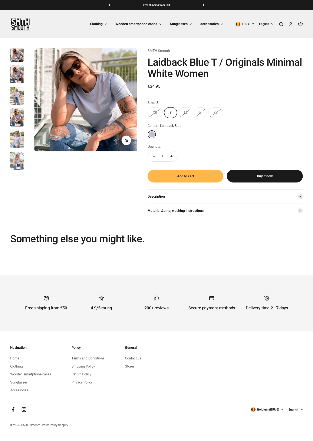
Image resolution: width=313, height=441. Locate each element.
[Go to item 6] (17, 161)
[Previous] (109, 5)
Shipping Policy (83, 366)
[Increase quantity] (171, 156)
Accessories (19, 390)
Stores (130, 366)
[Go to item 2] (17, 75)
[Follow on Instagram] (24, 409)
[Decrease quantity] (154, 156)
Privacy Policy (82, 382)
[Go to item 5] (17, 139)
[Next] (203, 5)
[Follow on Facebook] (13, 409)
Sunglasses (179, 24)
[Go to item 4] (17, 118)
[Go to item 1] (17, 55)
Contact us (133, 358)
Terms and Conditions (88, 358)
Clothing (96, 24)
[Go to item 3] (17, 96)
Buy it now (265, 176)
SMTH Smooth (159, 51)
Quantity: (154, 146)
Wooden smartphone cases (136, 24)
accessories (209, 24)
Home (14, 358)
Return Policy (81, 374)
